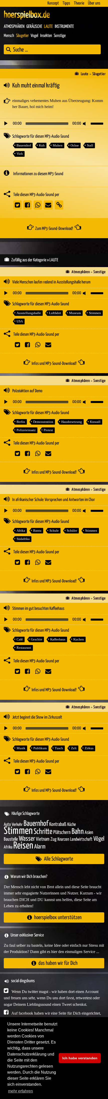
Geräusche (34, 26)
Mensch (9, 36)
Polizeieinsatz (26, 430)
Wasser (27, 839)
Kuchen (78, 639)
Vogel (34, 36)
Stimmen (95, 313)
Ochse (75, 145)
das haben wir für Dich (58, 963)
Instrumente (64, 26)
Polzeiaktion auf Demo (27, 391)
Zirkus (89, 748)
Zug (53, 839)
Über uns (94, 3)
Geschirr (36, 639)
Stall (90, 145)
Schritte (43, 831)
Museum (75, 313)
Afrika (21, 530)
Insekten (46, 36)
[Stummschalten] (85, 123)
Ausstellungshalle (29, 313)
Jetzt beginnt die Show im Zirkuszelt (37, 717)
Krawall (95, 422)
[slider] (98, 123)
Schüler (72, 530)
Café (20, 639)
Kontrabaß (57, 824)
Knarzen (63, 839)
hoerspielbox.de (27, 15)
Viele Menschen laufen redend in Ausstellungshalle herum (51, 282)
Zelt (74, 748)
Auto (7, 824)
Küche (71, 824)
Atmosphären (14, 26)
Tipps (66, 3)
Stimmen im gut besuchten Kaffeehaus (38, 609)
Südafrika (23, 539)
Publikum (40, 748)
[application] (54, 124)
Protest (48, 430)
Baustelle (11, 839)
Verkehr (17, 825)
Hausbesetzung (71, 422)
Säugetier (22, 36)
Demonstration (43, 422)
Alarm (39, 847)
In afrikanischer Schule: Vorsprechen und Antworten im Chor (53, 500)
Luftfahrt (55, 313)
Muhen (58, 145)
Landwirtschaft (81, 839)
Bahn (78, 831)
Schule (54, 530)
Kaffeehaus (57, 639)
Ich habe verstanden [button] (79, 1058)
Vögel (98, 839)
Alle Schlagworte (58, 859)
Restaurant (24, 648)
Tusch (59, 748)
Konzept (53, 3)
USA (20, 321)
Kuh (42, 145)
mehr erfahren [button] (20, 1091)
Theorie (79, 3)
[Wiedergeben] (5, 123)
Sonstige (60, 36)
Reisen (23, 846)
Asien (89, 832)
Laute (48, 26)
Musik (21, 748)
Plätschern (62, 832)
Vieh (20, 154)
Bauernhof (24, 145)
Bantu (37, 530)
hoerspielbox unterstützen (58, 917)
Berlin (21, 422)
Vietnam (42, 839)
